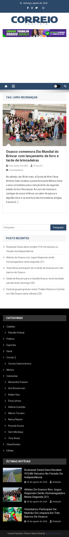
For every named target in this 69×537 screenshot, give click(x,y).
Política (10, 339)
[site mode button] (57, 86)
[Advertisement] (34, 61)
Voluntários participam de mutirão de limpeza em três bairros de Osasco (34, 270)
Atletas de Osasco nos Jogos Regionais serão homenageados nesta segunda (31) (30, 259)
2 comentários (16, 170)
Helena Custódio (16, 407)
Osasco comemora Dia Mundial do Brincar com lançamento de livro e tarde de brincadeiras (32, 156)
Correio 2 (11, 357)
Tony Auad (14, 438)
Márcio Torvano (16, 413)
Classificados (13, 444)
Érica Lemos (14, 400)
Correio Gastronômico (19, 363)
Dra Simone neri (16, 388)
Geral (9, 351)
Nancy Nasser (15, 419)
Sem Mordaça (15, 432)
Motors (10, 369)
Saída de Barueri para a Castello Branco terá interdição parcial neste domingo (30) (35, 280)
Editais (10, 450)
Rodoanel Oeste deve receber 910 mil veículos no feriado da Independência (32, 249)
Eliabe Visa (14, 394)
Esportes (11, 345)
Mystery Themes (53, 533)
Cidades (11, 326)
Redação (38, 165)
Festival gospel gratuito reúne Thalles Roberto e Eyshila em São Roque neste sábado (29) (35, 291)
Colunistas (12, 376)
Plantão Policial (16, 332)
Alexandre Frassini (18, 382)
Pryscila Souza (16, 425)
